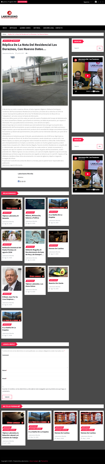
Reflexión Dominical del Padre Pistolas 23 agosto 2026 (11, 249)
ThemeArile (44, 461)
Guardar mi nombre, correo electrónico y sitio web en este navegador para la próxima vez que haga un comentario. (34, 390)
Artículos (13, 28)
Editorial (37, 28)
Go (100, 48)
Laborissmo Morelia (8, 53)
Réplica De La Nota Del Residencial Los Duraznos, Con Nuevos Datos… (28, 34)
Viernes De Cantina (56, 248)
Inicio (5, 28)
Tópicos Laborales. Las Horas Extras (34, 285)
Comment (5, 355)
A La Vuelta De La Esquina (38, 432)
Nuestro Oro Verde (56, 283)
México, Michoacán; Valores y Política (33, 216)
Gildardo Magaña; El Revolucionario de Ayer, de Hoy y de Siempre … (35, 252)
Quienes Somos (25, 28)
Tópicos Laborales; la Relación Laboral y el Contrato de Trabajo (10, 435)
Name (4, 370)
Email (4, 378)
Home (4, 34)
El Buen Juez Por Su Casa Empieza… (10, 298)
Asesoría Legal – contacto (53, 28)
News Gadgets (34, 461)
